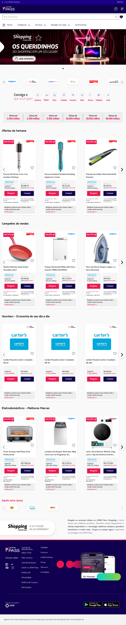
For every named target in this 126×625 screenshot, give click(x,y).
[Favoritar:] (32, 168)
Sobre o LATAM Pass (30, 568)
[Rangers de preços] (33, 117)
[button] (63, 68)
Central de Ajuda (29, 563)
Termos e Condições (44, 569)
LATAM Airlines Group (46, 560)
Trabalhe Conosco (44, 550)
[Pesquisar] (116, 17)
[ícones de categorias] (108, 95)
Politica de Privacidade (26, 575)
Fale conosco (27, 558)
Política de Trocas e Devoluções (30, 585)
